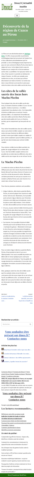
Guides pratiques (20, 374)
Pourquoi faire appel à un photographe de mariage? (16, 423)
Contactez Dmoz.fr (7, 372)
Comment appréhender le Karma (10, 427)
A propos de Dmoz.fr (20, 372)
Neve (9, 475)
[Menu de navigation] (17, 15)
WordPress (23, 475)
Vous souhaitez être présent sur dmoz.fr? (17, 335)
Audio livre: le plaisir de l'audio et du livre (13, 416)
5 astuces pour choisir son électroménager (13, 421)
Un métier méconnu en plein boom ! (11, 418)
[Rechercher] (30, 324)
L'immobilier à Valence (7, 425)
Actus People (10, 374)
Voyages (5, 42)
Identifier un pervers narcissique (11, 430)
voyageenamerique (10, 40)
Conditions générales (13, 376)
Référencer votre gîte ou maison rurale (12, 414)
